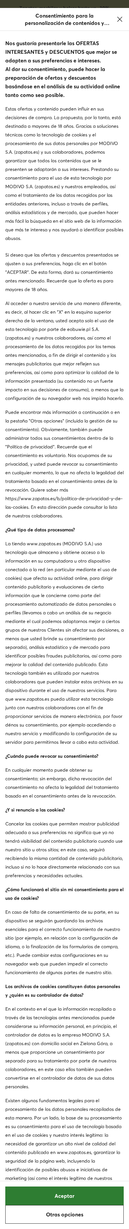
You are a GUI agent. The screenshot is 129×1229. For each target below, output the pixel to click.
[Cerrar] (120, 19)
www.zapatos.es (44, 544)
